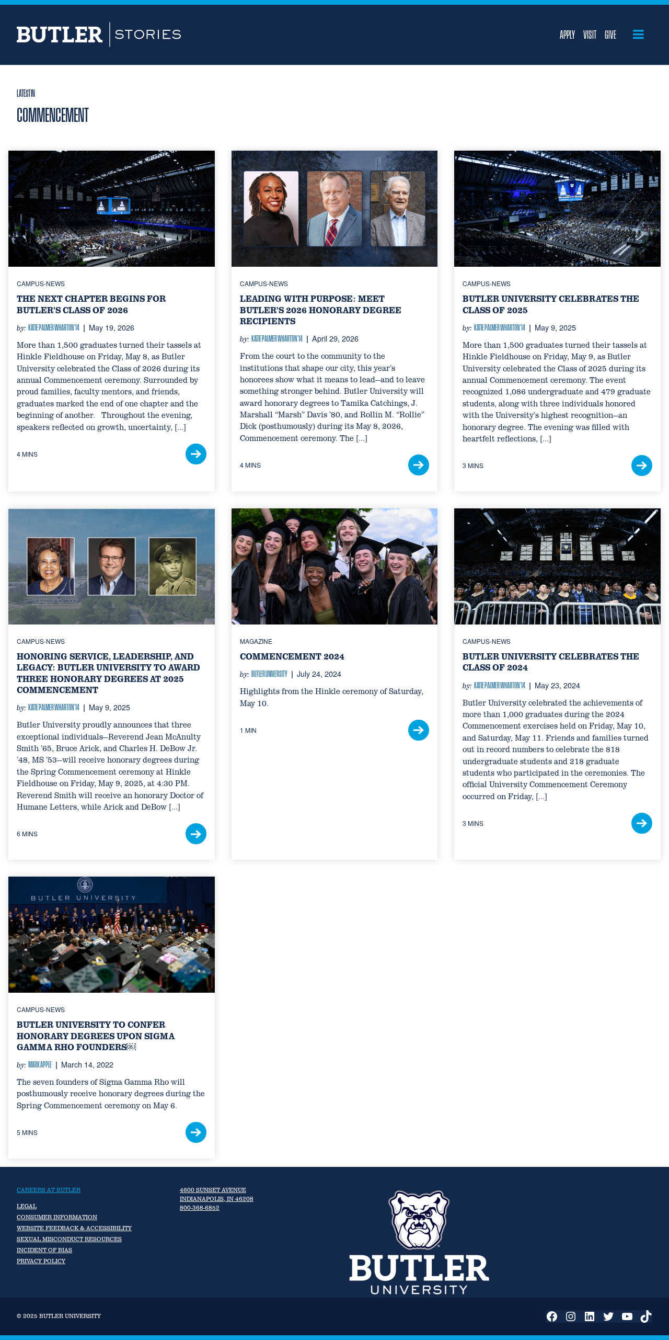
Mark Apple (40, 1064)
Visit (589, 34)
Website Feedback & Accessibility (74, 1228)
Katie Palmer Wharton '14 (53, 327)
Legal (27, 1206)
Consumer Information (57, 1217)
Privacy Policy (41, 1261)
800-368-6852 (200, 1207)
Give (610, 34)
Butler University (269, 673)
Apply (567, 34)
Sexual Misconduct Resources (69, 1239)
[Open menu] (638, 34)
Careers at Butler (48, 1190)
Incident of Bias (44, 1250)
